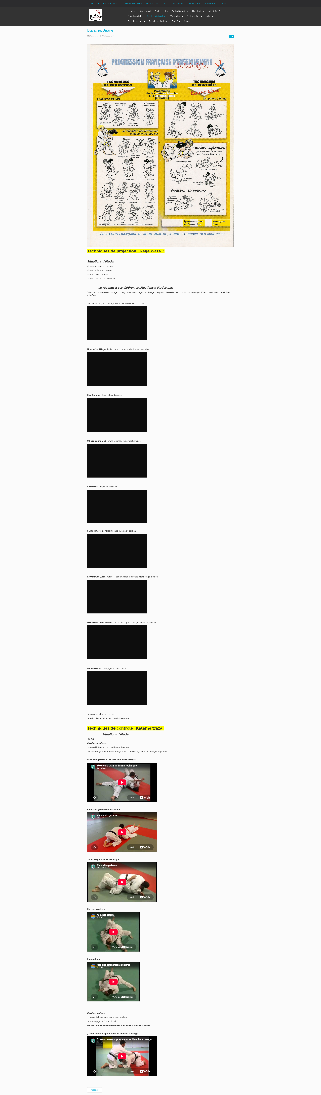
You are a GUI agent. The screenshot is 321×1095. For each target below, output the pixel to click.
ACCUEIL (95, 3)
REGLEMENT (162, 3)
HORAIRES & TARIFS (132, 3)
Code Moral (145, 11)
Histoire (131, 11)
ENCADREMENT (111, 3)
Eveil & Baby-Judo (180, 11)
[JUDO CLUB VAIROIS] (95, 15)
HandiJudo (197, 11)
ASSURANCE (179, 3)
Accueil (187, 21)
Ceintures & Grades (156, 16)
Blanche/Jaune (100, 30)
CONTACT (223, 3)
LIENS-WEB (209, 3)
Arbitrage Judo (194, 16)
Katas (209, 16)
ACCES (149, 3)
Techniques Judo (136, 21)
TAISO (175, 21)
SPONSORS (194, 3)
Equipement (161, 11)
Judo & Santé (214, 11)
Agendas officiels (135, 16)
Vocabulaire (176, 16)
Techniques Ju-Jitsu (158, 21)
